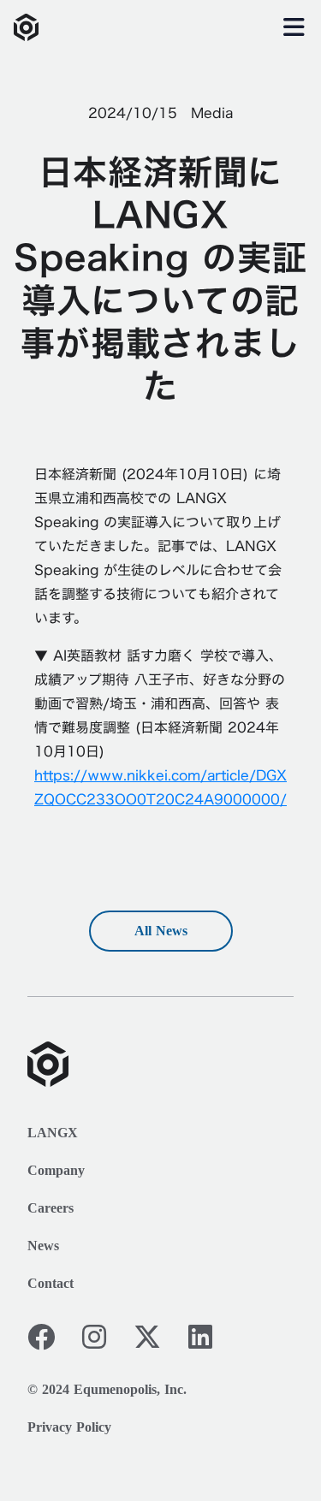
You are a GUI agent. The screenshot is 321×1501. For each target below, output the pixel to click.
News (43, 1245)
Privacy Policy (69, 1427)
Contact (50, 1283)
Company (56, 1170)
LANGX (52, 1132)
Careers (50, 1208)
